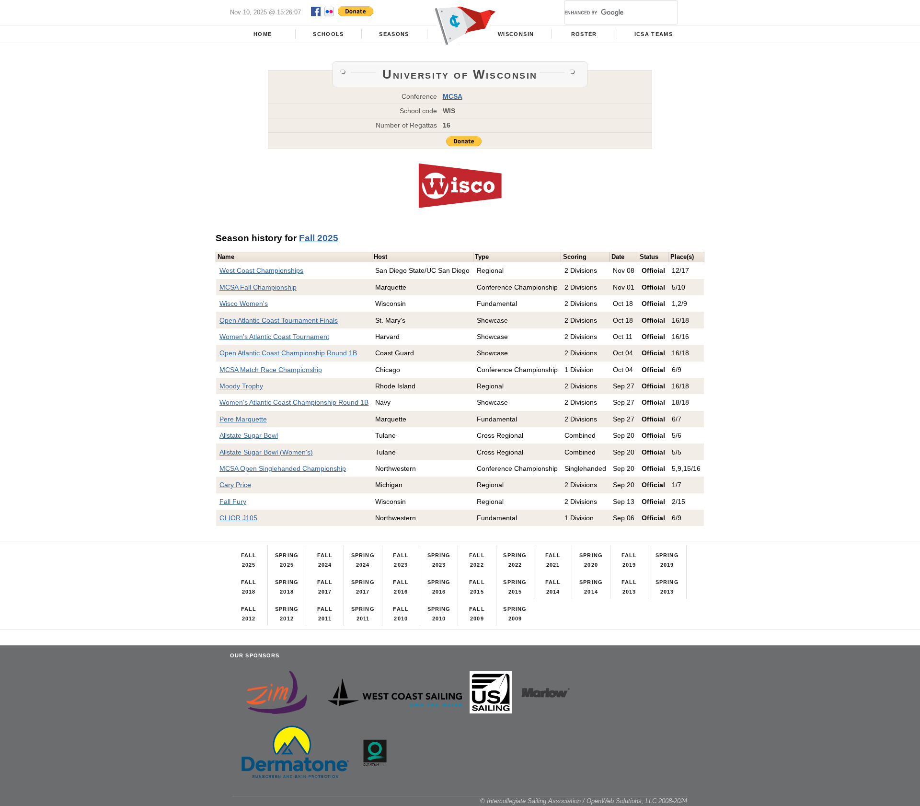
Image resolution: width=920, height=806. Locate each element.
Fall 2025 (318, 238)
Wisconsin (516, 34)
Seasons (394, 34)
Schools (328, 34)
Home (262, 34)
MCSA (452, 96)
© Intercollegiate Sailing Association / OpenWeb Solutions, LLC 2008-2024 (583, 801)
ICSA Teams (653, 34)
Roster (584, 34)
